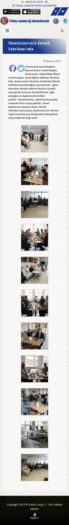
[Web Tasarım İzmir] (34, 515)
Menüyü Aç (7, 31)
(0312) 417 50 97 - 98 (36, 1)
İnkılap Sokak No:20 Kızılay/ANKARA (36, 5)
